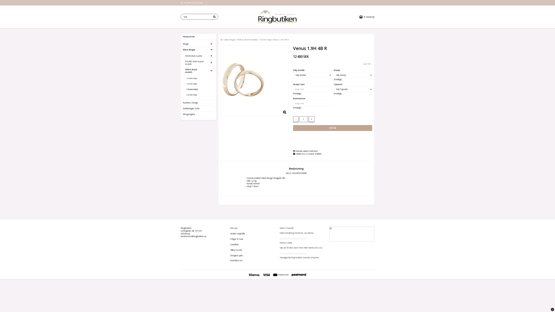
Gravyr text (299, 84)
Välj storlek (299, 70)
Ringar (186, 43)
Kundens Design (190, 102)
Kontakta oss (236, 260)
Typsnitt (338, 84)
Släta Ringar (189, 49)
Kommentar (299, 98)
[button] (366, 17)
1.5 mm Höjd (191, 83)
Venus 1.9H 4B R (281, 39)
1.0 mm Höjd (191, 78)
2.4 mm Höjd (191, 94)
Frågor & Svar (236, 239)
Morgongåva (189, 114)
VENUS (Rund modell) (191, 70)
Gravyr (337, 70)
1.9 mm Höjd (192, 89)
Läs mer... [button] (367, 63)
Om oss (234, 228)
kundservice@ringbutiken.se (193, 236)
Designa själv (236, 255)
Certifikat (234, 244)
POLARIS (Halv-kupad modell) (194, 62)
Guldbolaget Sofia (191, 108)
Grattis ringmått (237, 233)
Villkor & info (236, 250)
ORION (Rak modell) (193, 56)
